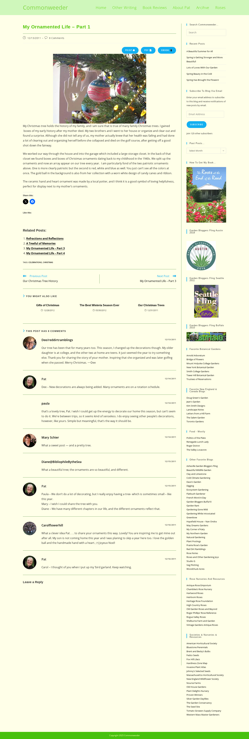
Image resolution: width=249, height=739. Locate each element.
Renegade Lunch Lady (197, 441)
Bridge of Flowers (195, 359)
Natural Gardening (195, 537)
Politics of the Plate (196, 437)
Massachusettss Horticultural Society (205, 675)
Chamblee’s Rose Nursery (199, 589)
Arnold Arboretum (195, 355)
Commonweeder (45, 7)
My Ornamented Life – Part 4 (45, 253)
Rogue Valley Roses (196, 616)
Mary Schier (50, 437)
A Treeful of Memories (41, 243)
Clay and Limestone (196, 473)
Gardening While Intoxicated (200, 513)
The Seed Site (193, 706)
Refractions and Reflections (45, 238)
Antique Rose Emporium (198, 585)
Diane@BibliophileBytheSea (61, 462)
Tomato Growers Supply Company (203, 710)
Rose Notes (192, 553)
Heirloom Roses (194, 597)
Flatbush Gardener (195, 493)
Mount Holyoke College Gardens (202, 363)
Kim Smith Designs (195, 405)
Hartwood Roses (194, 593)
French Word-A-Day (196, 497)
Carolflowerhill (52, 525)
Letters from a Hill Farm (198, 413)
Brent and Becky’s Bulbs (198, 651)
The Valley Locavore (196, 449)
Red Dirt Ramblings (196, 549)
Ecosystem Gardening (197, 489)
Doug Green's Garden (197, 397)
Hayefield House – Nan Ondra (201, 521)
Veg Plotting (192, 565)
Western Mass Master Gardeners (202, 714)
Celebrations (35, 262)
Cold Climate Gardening (198, 477)
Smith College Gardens (197, 371)
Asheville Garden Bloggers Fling (202, 466)
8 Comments (56, 38)
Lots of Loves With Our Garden (201, 67)
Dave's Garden (193, 481)
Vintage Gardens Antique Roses (202, 624)
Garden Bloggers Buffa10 (198, 501)
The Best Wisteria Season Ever (99, 305)
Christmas (48, 262)
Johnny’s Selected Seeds (198, 671)
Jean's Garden (193, 401)
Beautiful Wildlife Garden (198, 470)
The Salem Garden (195, 417)
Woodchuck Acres (195, 568)
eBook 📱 (167, 50)
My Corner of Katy (195, 529)
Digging (190, 485)
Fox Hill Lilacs (193, 659)
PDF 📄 (148, 50)
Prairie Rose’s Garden (197, 545)
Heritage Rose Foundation (199, 601)
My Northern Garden (197, 533)
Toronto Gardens (195, 421)
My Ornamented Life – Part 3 (45, 248)
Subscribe (196, 124)
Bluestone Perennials (197, 647)
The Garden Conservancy (199, 702)
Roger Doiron (193, 445)
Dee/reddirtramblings (57, 340)
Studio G (190, 561)
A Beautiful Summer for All (199, 51)
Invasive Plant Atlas (196, 667)
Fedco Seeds (192, 655)
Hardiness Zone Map (196, 663)
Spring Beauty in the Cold (199, 73)
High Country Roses (196, 605)
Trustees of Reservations (198, 379)
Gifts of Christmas (47, 305)
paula (45, 403)
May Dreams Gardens (197, 525)
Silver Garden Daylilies (197, 698)
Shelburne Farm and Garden (200, 620)
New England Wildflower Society (202, 678)
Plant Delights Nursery (197, 690)
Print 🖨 (130, 50)
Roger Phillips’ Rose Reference (201, 612)
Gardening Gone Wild (197, 509)
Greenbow (191, 517)
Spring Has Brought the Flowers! (202, 79)
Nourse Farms (193, 682)
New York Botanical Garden (200, 367)
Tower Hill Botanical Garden (200, 375)
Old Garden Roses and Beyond (201, 609)
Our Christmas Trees (151, 305)
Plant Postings (193, 541)
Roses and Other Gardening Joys (202, 557)
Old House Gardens (196, 686)
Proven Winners (194, 694)
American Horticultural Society (201, 643)
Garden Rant (192, 505)
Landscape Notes (195, 409)
